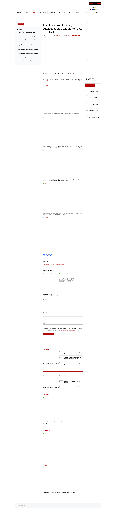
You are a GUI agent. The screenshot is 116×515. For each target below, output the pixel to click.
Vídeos (70, 12)
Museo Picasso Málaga (60, 264)
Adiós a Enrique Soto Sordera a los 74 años (58, 340)
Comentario (45, 299)
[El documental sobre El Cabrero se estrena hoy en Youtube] (63, 479)
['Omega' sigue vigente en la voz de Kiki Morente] (61, 376)
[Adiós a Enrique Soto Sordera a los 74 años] (51, 356)
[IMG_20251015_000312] (92, 23)
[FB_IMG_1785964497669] (92, 41)
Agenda (27, 12)
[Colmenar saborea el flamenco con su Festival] (61, 382)
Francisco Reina (58, 35)
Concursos (52, 12)
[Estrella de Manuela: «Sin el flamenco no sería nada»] (63, 444)
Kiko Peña (52, 264)
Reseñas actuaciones (76, 35)
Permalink (49, 37)
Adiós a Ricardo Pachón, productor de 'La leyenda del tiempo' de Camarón (94, 117)
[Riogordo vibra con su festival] (51, 380)
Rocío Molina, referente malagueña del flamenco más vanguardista (46, 282)
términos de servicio (73, 330)
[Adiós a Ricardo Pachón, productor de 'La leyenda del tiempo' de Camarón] (61, 358)
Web (44, 323)
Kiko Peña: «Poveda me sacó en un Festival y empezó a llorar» (54, 282)
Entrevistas (62, 12)
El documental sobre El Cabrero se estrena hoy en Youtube (59, 492)
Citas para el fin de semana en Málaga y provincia (93, 97)
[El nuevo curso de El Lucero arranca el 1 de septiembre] (87, 102)
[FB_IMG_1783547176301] (92, 60)
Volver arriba (22, 505)
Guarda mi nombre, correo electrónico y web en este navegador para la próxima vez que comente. (63, 328)
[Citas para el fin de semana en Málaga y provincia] (61, 352)
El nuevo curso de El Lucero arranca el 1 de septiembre (93, 104)
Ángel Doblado (46, 264)
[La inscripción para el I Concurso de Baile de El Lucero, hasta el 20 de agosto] (63, 408)
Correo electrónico (47, 317)
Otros (77, 12)
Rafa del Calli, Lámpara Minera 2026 (25, 57)
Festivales (43, 12)
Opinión (34, 12)
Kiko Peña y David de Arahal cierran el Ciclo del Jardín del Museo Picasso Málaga (70, 280)
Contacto (85, 12)
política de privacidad (64, 330)
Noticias (19, 12)
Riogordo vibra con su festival (51, 387)
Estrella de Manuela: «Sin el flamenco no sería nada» (57, 458)
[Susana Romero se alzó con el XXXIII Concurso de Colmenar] (61, 387)
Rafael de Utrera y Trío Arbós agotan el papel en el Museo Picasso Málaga (62, 280)
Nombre (45, 312)
